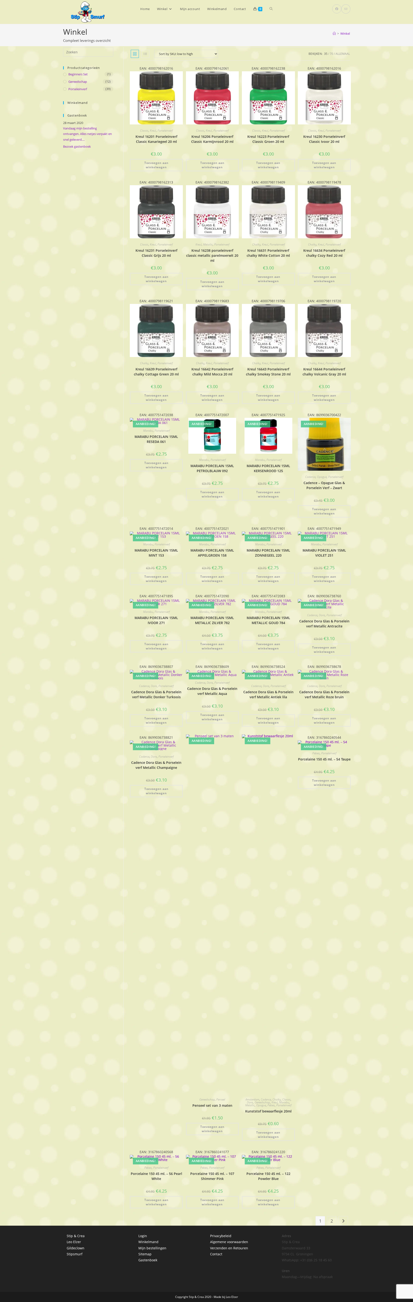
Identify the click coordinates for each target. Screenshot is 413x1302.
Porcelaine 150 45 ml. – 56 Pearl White (156, 1176)
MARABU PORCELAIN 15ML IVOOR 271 (156, 620)
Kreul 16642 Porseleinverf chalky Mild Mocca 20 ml (212, 371)
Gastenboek (147, 1260)
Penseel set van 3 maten (212, 1105)
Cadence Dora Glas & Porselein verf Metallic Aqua (212, 691)
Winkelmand (148, 1242)
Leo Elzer (74, 1242)
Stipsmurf (74, 1254)
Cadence (310, 477)
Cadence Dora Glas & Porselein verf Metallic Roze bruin (324, 694)
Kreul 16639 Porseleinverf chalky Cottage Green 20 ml (156, 371)
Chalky (256, 244)
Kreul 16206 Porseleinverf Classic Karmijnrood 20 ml (212, 139)
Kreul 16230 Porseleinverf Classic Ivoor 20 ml (324, 139)
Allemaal (343, 54)
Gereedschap (207, 1099)
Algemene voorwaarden (229, 1242)
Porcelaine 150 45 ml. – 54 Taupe (324, 759)
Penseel (220, 1099)
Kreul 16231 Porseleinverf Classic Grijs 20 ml (156, 253)
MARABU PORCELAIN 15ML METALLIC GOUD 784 (268, 620)
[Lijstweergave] (145, 54)
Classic (144, 131)
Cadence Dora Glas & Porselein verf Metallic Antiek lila (268, 694)
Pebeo (271, 1105)
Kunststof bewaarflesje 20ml (268, 1111)
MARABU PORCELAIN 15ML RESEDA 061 (156, 439)
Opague (322, 477)
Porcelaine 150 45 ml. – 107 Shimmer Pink (212, 1176)
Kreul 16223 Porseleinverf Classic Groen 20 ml (268, 139)
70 (331, 54)
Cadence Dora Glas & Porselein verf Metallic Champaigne (156, 765)
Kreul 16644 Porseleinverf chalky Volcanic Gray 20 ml (324, 371)
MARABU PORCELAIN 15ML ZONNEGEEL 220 (268, 553)
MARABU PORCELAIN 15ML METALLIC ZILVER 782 (212, 620)
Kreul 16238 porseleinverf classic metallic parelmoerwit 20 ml (212, 255)
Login (142, 1236)
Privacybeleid (220, 1236)
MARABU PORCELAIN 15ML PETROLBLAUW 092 (212, 468)
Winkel (345, 33)
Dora (322, 615)
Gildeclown (75, 1248)
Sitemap (145, 1254)
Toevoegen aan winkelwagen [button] (156, 165)
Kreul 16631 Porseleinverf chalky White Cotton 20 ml (268, 253)
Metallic (208, 244)
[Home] (334, 33)
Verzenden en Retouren (229, 1248)
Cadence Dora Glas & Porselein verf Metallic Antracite (324, 623)
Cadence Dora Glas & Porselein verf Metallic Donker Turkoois (156, 694)
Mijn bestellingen (152, 1248)
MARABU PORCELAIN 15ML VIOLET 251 (324, 553)
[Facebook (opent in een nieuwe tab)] (336, 8)
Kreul (153, 131)
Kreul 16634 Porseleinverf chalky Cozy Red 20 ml (324, 253)
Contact (216, 1254)
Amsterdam (252, 1099)
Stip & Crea (76, 1236)
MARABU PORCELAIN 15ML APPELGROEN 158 (212, 553)
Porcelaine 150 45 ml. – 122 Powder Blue (268, 1176)
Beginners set (78, 74)
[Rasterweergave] (135, 54)
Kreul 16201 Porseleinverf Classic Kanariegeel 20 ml (156, 139)
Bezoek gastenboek (77, 146)
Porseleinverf (165, 131)
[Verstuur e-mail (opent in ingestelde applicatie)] (345, 9)
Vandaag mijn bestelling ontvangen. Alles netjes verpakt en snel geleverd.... (87, 134)
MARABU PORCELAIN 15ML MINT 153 (156, 553)
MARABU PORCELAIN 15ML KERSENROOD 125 (268, 468)
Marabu (148, 431)
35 (325, 54)
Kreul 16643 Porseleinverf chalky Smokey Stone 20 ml (268, 371)
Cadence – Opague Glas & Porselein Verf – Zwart (324, 485)
